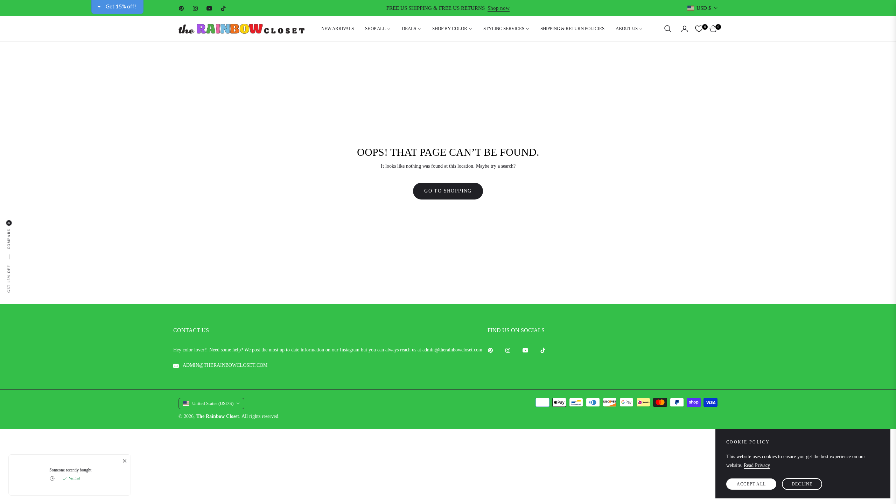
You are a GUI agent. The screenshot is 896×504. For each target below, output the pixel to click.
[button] (567, 50)
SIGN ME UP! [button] (450, 243)
